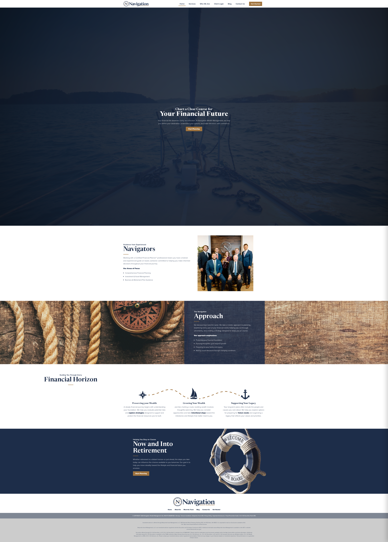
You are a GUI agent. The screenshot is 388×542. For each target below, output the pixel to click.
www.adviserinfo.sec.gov (194, 529)
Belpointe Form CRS (197, 516)
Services (192, 4)
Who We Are (205, 4)
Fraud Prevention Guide (232, 516)
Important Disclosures (219, 516)
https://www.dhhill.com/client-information (235, 532)
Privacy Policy (208, 516)
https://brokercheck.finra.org (182, 534)
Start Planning (194, 129)
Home (182, 4)
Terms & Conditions (186, 516)
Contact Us (240, 4)
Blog (229, 4)
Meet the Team (189, 510)
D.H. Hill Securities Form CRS (248, 516)
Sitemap (177, 516)
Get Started (255, 4)
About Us (178, 510)
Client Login (219, 4)
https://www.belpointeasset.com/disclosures (195, 524)
